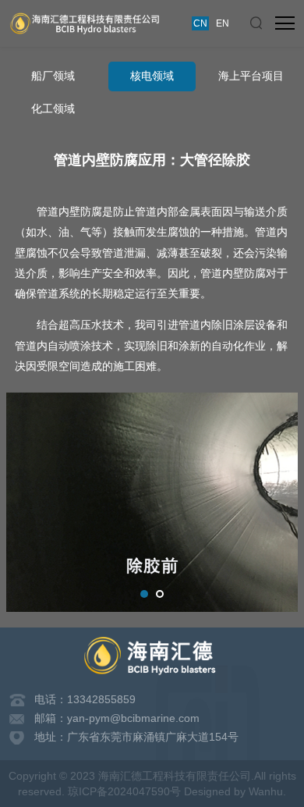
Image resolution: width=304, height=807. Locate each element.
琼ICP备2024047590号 (124, 791)
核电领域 (152, 76)
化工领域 (53, 109)
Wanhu (266, 791)
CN (200, 23)
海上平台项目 (251, 76)
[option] (152, 502)
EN (222, 23)
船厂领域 (53, 76)
